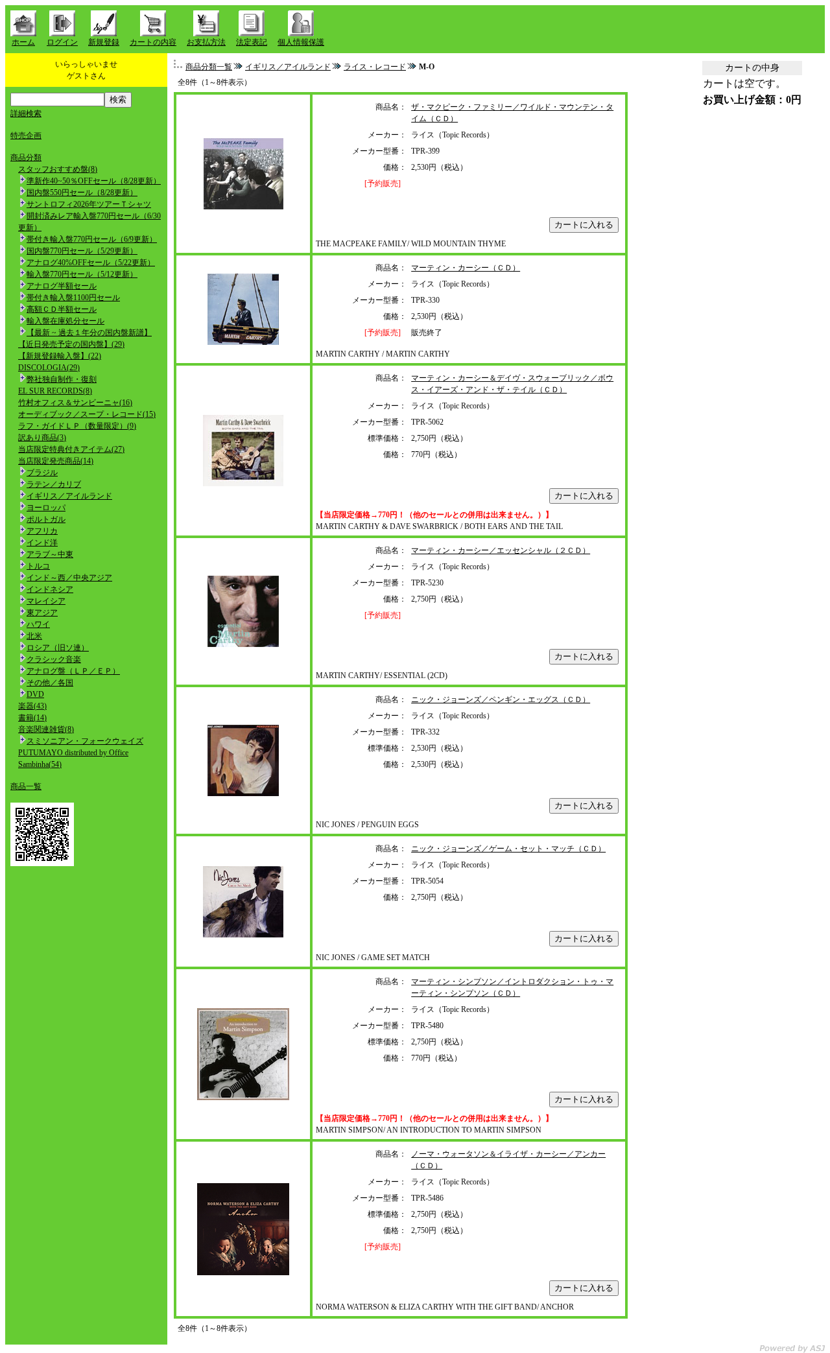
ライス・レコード (375, 66)
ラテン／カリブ (54, 484)
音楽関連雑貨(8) (46, 729)
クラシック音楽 (54, 659)
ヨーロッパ (46, 507)
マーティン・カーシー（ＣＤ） (465, 267)
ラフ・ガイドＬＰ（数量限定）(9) (77, 425)
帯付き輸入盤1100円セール (73, 297)
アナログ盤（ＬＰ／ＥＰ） (73, 671)
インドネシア (50, 589)
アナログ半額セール (62, 285)
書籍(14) (32, 717)
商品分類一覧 (208, 66)
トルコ (38, 566)
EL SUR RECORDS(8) (55, 390)
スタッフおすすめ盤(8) (57, 169)
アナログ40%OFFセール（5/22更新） (91, 262)
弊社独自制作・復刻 (62, 379)
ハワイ (38, 624)
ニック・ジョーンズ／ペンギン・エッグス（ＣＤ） (500, 699)
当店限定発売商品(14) (55, 460)
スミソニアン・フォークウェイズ (85, 741)
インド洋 (42, 542)
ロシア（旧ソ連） (58, 647)
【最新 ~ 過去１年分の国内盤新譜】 (89, 332)
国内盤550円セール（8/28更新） (82, 192)
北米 (34, 636)
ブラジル (42, 472)
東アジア (42, 612)
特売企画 (26, 135)
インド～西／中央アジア (69, 577)
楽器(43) (32, 706)
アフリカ (42, 530)
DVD (35, 694)
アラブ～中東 (50, 554)
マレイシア (46, 601)
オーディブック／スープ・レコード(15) (87, 414)
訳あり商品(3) (42, 437)
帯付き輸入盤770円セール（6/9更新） (92, 239)
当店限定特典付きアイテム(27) (71, 449)
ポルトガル (46, 519)
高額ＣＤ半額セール (62, 309)
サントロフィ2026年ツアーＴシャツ (89, 204)
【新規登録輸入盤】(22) (59, 355)
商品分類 (26, 157)
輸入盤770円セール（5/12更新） (82, 274)
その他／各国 (50, 682)
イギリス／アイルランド (69, 495)
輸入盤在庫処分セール (65, 320)
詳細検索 (26, 113)
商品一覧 (26, 786)
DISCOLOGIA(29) (49, 367)
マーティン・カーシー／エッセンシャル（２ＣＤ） (500, 550)
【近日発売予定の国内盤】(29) (71, 344)
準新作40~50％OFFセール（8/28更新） (94, 180)
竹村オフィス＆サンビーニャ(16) (75, 402)
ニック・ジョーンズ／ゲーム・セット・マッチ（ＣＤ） (508, 848)
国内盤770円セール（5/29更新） (82, 250)
